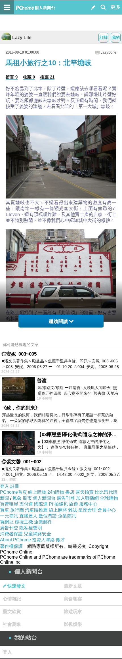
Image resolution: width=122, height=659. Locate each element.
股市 (27, 498)
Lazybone (108, 52)
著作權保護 (11, 546)
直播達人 (28, 516)
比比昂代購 (106, 492)
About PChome (15, 539)
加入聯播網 (87, 498)
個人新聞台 (44, 498)
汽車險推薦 (36, 510)
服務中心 (88, 504)
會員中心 (107, 510)
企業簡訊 (67, 516)
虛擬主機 (24, 521)
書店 (69, 492)
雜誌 (72, 510)
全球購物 (109, 498)
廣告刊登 (66, 498)
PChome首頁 (13, 492)
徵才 (60, 539)
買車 (4, 510)
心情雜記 (12, 598)
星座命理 (87, 510)
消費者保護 (11, 533)
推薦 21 (47, 77)
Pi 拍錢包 (58, 504)
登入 (4, 486)
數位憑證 (48, 516)
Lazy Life (21, 37)
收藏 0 (29, 77)
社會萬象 (12, 624)
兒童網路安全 (37, 533)
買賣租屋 (9, 504)
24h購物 (55, 492)
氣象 (17, 498)
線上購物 (37, 492)
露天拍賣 (84, 492)
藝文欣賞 (12, 611)
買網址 (7, 521)
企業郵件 (43, 521)
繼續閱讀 (58, 321)
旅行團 (17, 510)
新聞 (4, 498)
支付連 (26, 504)
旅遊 (73, 504)
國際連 (41, 504)
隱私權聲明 (30, 527)
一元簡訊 (9, 516)
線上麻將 (58, 510)
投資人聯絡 (43, 539)
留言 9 (12, 77)
